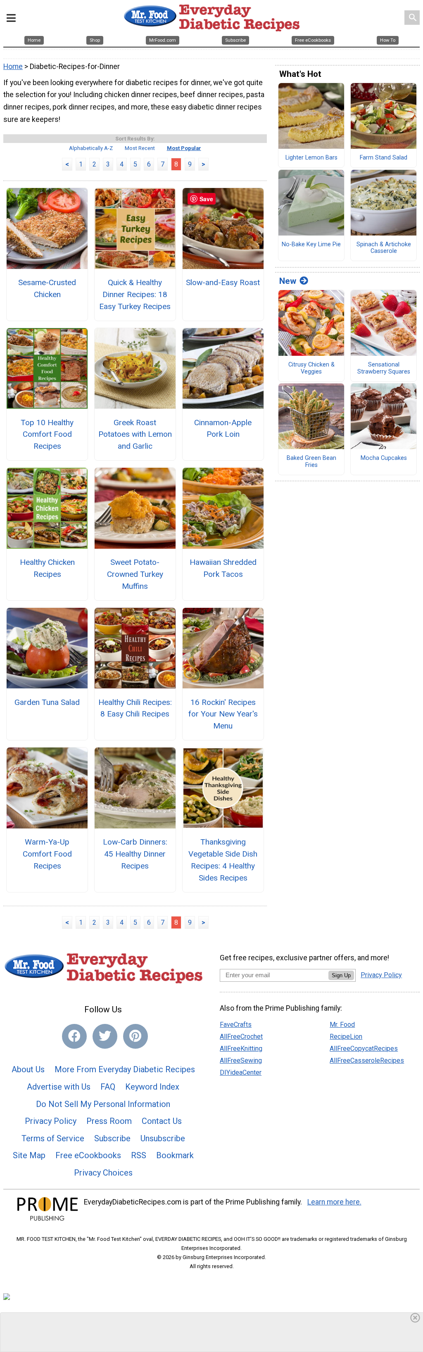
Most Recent (140, 148)
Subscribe (112, 1138)
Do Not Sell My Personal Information (103, 1104)
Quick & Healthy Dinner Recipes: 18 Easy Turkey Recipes (135, 294)
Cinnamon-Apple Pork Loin (223, 428)
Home (13, 66)
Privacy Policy (50, 1121)
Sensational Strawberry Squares (383, 368)
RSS (138, 1155)
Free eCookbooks (88, 1155)
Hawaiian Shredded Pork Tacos (223, 568)
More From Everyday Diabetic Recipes (125, 1069)
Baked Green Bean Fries (311, 462)
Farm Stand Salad (383, 158)
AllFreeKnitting (241, 1048)
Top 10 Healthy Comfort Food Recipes (47, 434)
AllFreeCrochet (241, 1036)
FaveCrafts (236, 1024)
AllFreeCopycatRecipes (364, 1048)
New (287, 281)
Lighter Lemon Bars (311, 158)
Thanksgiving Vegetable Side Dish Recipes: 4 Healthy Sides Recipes (222, 859)
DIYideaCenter (240, 1072)
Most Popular (184, 148)
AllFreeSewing (241, 1060)
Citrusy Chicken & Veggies (311, 368)
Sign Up (341, 975)
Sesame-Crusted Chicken (47, 288)
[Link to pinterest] (135, 1036)
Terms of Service (52, 1138)
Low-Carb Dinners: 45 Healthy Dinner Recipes (135, 854)
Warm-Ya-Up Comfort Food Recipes (47, 854)
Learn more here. (334, 1202)
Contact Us (162, 1121)
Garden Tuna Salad (47, 702)
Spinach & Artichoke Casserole (383, 248)
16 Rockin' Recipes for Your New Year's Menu (223, 714)
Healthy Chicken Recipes (47, 568)
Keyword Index (152, 1087)
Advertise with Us (58, 1087)
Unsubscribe (162, 1138)
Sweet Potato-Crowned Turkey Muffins (135, 574)
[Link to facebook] (74, 1036)
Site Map (29, 1155)
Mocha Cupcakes (384, 458)
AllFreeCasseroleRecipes (367, 1060)
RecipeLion (346, 1036)
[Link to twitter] (105, 1036)
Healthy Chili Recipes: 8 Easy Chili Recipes (135, 708)
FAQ (107, 1087)
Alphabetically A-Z (91, 148)
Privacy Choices (103, 1173)
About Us (28, 1069)
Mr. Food (342, 1024)
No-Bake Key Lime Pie (311, 244)
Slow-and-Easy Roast (223, 282)
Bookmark (175, 1155)
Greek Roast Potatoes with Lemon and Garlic (135, 434)
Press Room (109, 1121)
